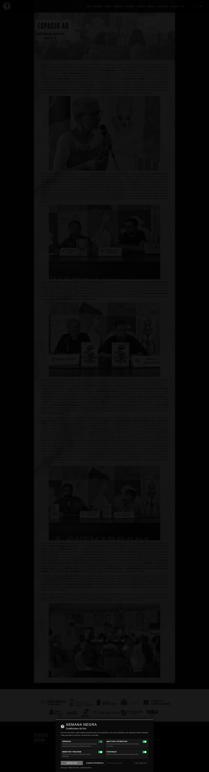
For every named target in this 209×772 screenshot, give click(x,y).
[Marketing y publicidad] (100, 752)
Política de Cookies (73, 768)
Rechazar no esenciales (115, 763)
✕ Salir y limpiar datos (140, 763)
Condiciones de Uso (85, 768)
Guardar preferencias (95, 763)
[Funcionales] (144, 752)
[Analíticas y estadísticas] (144, 741)
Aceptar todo (71, 763)
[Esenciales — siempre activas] (100, 741)
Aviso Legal (64, 768)
